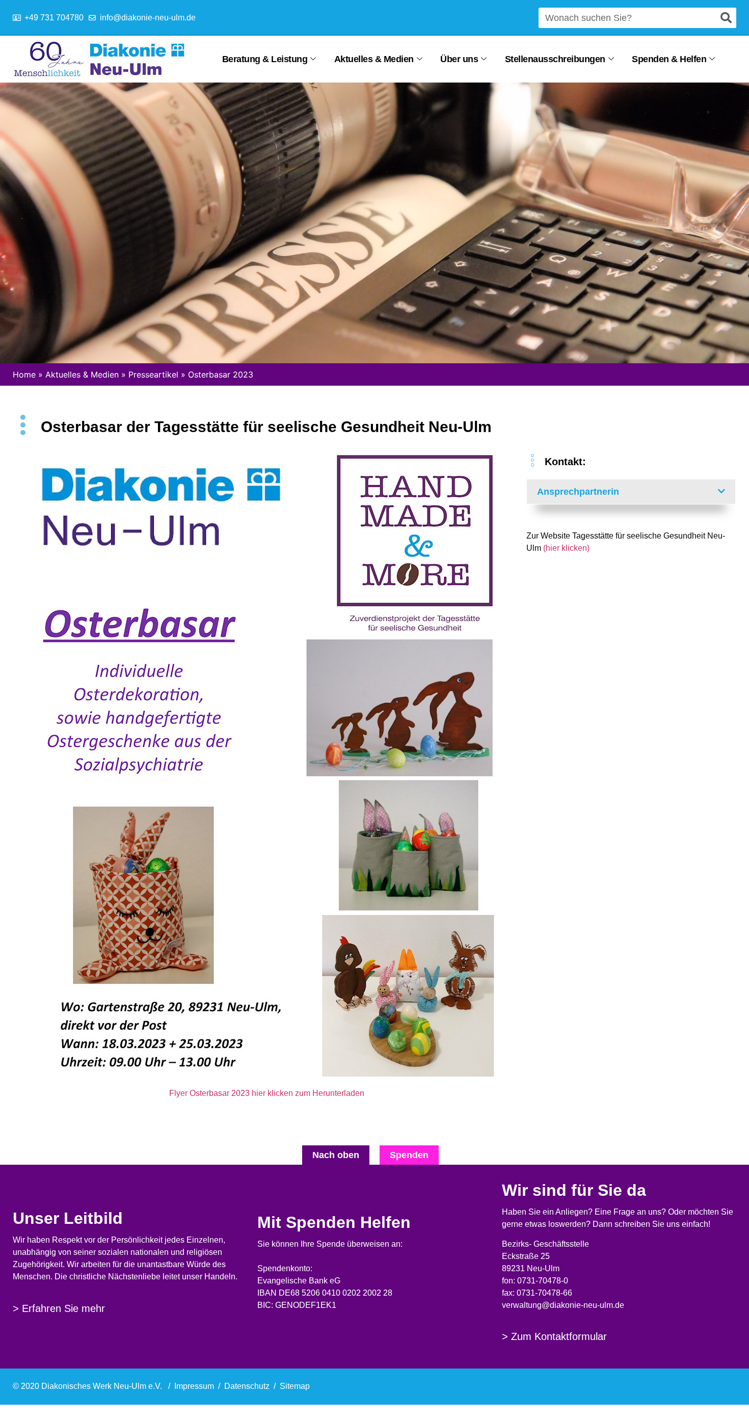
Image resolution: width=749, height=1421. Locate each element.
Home (24, 374)
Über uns (459, 59)
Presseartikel (153, 374)
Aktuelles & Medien (374, 59)
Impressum (194, 1386)
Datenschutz (247, 1386)
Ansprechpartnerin (578, 492)
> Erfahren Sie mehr (59, 1308)
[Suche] (726, 18)
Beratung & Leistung (265, 59)
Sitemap (295, 1386)
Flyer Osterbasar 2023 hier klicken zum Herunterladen (266, 1093)
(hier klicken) (566, 548)
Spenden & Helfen (669, 59)
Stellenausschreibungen (555, 59)
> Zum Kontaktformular (554, 1336)
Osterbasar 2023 (220, 374)
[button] (631, 491)
